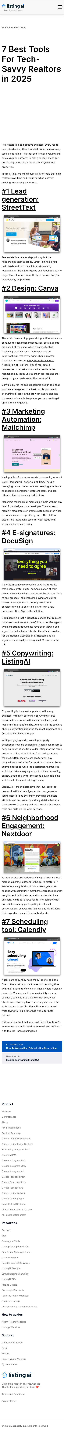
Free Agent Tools (11, 1241)
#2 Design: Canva (30, 288)
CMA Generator (10, 1257)
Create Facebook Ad (12, 1187)
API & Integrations (11, 1127)
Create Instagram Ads (13, 1171)
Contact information (12, 1342)
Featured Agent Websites (15, 1295)
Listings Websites (11, 1327)
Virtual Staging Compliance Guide (19, 1306)
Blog (4, 1235)
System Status (9, 1364)
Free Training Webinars (14, 1359)
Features (6, 1111)
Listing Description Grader (15, 1246)
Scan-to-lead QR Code (14, 1204)
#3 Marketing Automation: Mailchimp (23, 419)
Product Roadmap (11, 1133)
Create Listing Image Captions (17, 1144)
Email (4, 1348)
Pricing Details (9, 1284)
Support (6, 1230)
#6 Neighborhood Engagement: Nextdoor (30, 825)
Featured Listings (11, 1301)
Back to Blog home (15, 27)
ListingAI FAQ (9, 1279)
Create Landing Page (13, 1198)
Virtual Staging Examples (15, 1273)
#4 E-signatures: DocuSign (29, 537)
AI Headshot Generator (14, 1214)
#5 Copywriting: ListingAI (27, 657)
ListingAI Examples (12, 1268)
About (5, 1122)
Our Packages (9, 1116)
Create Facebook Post (13, 1176)
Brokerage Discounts (13, 1290)
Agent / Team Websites (14, 1321)
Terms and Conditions (13, 1394)
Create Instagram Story (14, 1165)
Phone (5, 1353)
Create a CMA (9, 1155)
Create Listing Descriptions (16, 1138)
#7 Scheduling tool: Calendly (25, 925)
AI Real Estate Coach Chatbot (17, 1209)
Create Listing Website (14, 1193)
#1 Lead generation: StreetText (20, 199)
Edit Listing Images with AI (15, 1149)
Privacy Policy (9, 1401)
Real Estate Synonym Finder (16, 1252)
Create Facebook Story (14, 1182)
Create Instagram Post (13, 1160)
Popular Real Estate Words (16, 1263)
